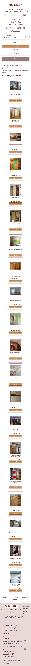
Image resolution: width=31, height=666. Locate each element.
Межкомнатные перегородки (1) (13, 646)
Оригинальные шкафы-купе (16, 301)
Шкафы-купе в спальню (15, 249)
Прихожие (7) (7, 633)
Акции (15, 50)
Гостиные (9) (7, 638)
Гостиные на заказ (15, 94)
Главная (15, 43)
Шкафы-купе (15, 404)
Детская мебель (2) (9, 636)
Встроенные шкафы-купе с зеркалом (15, 456)
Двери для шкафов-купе (15, 507)
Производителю (7, 68)
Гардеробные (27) (8, 654)
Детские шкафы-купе (15, 171)
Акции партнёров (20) (9, 656)
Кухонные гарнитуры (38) (11, 625)
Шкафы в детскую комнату (15, 585)
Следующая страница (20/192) (12, 597)
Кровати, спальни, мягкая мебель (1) (14, 649)
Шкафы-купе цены (15, 223)
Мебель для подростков (15, 532)
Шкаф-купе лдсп (15, 197)
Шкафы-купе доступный (15, 146)
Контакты (15, 53)
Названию (15, 65)
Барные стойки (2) (8, 651)
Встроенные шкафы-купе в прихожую (15, 275)
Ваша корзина (7, 35)
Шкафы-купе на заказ (15, 352)
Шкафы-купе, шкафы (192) (11, 630)
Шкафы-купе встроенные (15, 121)
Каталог (15, 46)
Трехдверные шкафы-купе (15, 482)
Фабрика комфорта (7, 70)
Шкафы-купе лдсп (15, 326)
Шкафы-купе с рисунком (15, 378)
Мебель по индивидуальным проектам (15, 431)
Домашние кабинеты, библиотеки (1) (14, 641)
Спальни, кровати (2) (9, 628)
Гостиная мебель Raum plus (16, 559)
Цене (22, 65)
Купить (15, 100)
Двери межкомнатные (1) (11, 643)
